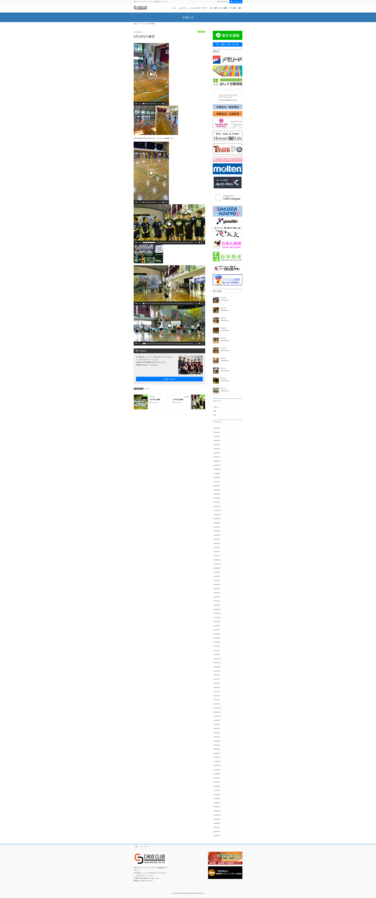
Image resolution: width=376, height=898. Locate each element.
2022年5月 (216, 638)
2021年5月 (216, 687)
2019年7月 (216, 778)
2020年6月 (216, 732)
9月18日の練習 (155, 399)
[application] (151, 74)
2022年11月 (217, 613)
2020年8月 (216, 724)
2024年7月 (216, 531)
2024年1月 (216, 555)
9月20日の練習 (178, 399)
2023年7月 (216, 580)
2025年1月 (216, 506)
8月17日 (223, 368)
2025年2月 (216, 502)
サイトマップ (145, 846)
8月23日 (223, 318)
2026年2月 (216, 453)
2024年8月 (216, 527)
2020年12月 (217, 708)
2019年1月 (216, 802)
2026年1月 (216, 457)
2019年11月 (217, 761)
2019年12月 (217, 757)
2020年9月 (216, 720)
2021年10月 (217, 667)
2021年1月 (216, 704)
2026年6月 (216, 436)
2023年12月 (217, 560)
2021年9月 (216, 671)
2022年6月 (216, 634)
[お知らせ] (141, 402)
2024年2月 (216, 551)
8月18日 (223, 358)
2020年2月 (216, 749)
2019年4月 (216, 790)
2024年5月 (216, 539)
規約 (136, 846)
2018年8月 (216, 823)
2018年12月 (217, 807)
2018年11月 (217, 811)
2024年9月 (216, 523)
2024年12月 (217, 510)
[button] (151, 74)
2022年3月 (216, 646)
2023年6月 (216, 584)
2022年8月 (216, 625)
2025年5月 (216, 490)
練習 (214, 411)
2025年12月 (217, 461)
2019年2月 (216, 798)
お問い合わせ (237, 1)
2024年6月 (216, 535)
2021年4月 (216, 691)
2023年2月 (216, 601)
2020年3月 (216, 745)
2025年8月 (216, 477)
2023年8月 (216, 576)
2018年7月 (216, 827)
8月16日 (223, 378)
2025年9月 (216, 473)
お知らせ (201, 31)
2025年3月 (216, 498)
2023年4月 (216, 593)
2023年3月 (216, 597)
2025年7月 (216, 481)
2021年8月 (216, 675)
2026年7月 (216, 432)
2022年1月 (216, 654)
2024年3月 (216, 547)
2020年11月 (217, 712)
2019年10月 (217, 765)
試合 (214, 415)
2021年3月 (216, 695)
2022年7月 (216, 630)
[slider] (150, 103)
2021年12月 (217, 658)
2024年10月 (217, 519)
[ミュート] (163, 104)
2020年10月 (217, 716)
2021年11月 (217, 663)
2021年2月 (216, 700)
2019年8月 (216, 774)
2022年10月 (217, 617)
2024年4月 (216, 543)
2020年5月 (216, 737)
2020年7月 (216, 728)
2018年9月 (216, 819)
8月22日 (223, 328)
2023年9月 (216, 572)
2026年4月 (216, 444)
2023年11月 (217, 564)
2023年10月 (217, 568)
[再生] (136, 104)
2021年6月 (216, 683)
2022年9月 (216, 621)
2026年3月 (216, 449)
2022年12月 (217, 609)
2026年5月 (216, 440)
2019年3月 (216, 794)
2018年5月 (216, 835)
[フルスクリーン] (166, 104)
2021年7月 (216, 679)
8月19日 (223, 348)
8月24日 (223, 308)
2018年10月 (217, 815)
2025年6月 (216, 486)
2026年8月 (216, 428)
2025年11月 (217, 465)
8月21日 (223, 338)
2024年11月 (217, 514)
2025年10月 (217, 469)
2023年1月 (216, 605)
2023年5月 (216, 588)
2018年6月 (216, 831)
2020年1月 (216, 753)
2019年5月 (216, 786)
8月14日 (223, 388)
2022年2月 (216, 650)
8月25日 (223, 298)
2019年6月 (216, 782)
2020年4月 (216, 741)
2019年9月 (216, 770)
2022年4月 (216, 642)
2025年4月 (216, 494)
